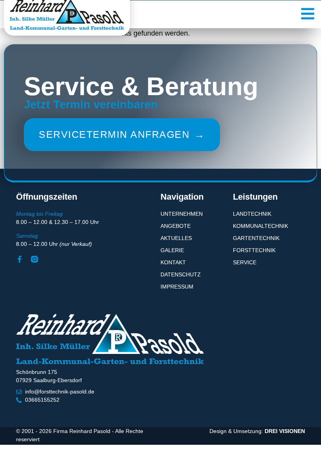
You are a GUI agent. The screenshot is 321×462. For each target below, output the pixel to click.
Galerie (172, 250)
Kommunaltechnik (260, 226)
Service (244, 262)
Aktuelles (176, 238)
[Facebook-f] (19, 259)
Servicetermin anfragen (122, 135)
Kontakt (173, 262)
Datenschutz (180, 274)
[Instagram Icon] (34, 259)
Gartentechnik (256, 238)
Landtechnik (252, 214)
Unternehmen (181, 214)
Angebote (175, 226)
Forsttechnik (254, 250)
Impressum (176, 286)
